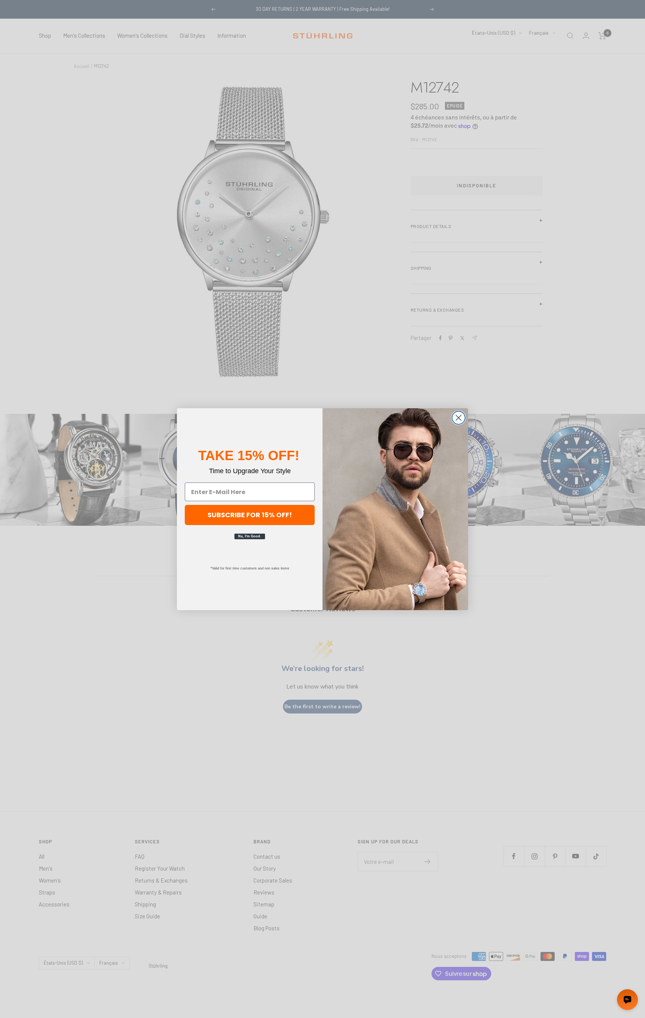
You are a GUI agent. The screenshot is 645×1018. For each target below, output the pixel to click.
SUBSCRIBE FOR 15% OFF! (250, 514)
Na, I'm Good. (249, 536)
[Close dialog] (458, 417)
